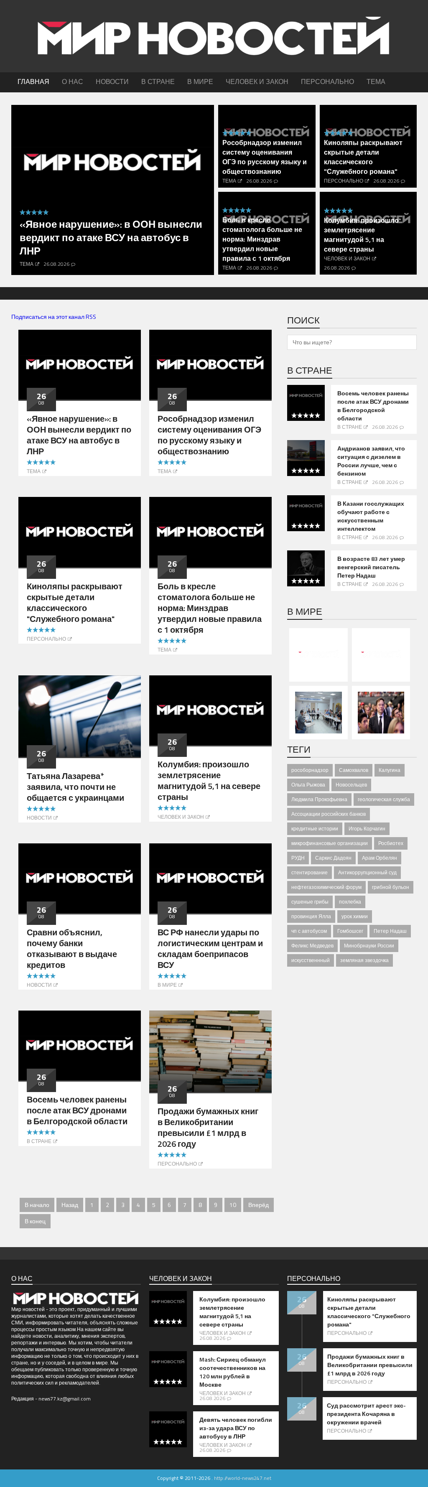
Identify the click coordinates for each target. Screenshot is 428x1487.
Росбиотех (390, 843)
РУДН (298, 858)
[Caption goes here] (79, 363)
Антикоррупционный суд (367, 872)
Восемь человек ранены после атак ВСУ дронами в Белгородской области (77, 1110)
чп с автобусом (309, 931)
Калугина (389, 770)
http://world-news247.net (242, 1478)
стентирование (309, 872)
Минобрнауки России (369, 946)
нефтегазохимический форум (326, 887)
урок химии (354, 916)
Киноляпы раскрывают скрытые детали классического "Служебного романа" (363, 156)
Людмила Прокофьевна (319, 799)
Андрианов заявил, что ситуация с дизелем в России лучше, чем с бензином (371, 461)
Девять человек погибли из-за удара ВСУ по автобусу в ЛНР (235, 1428)
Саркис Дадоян (333, 858)
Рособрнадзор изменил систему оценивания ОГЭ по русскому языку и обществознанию (264, 156)
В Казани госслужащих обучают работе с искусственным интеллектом (370, 516)
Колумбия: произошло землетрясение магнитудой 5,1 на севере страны (361, 234)
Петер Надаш (390, 931)
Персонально (343, 181)
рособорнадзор (310, 770)
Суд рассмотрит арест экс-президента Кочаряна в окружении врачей (366, 1413)
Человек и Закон (347, 258)
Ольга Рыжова (308, 785)
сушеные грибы (310, 902)
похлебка (350, 902)
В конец (35, 1221)
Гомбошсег (350, 931)
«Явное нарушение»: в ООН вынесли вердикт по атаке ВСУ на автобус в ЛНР (111, 237)
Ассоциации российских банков (328, 814)
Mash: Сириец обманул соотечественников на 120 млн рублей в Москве (232, 1372)
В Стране (39, 1141)
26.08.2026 (56, 264)
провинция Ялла (311, 916)
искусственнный (310, 960)
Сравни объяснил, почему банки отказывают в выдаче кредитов (72, 948)
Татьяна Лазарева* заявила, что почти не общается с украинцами (75, 786)
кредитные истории (314, 829)
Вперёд (258, 1204)
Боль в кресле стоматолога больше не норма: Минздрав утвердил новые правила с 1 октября (262, 239)
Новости (39, 818)
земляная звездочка (364, 960)
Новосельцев (351, 785)
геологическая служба (384, 799)
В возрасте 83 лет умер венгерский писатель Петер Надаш (371, 567)
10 (232, 1204)
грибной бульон (390, 887)
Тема (26, 264)
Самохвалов (353, 770)
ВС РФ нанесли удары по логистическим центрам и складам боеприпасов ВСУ (210, 948)
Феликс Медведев (312, 946)
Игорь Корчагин (367, 829)
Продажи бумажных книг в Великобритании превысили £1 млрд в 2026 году (208, 1127)
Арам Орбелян (379, 858)
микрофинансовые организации (329, 843)
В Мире (167, 985)
